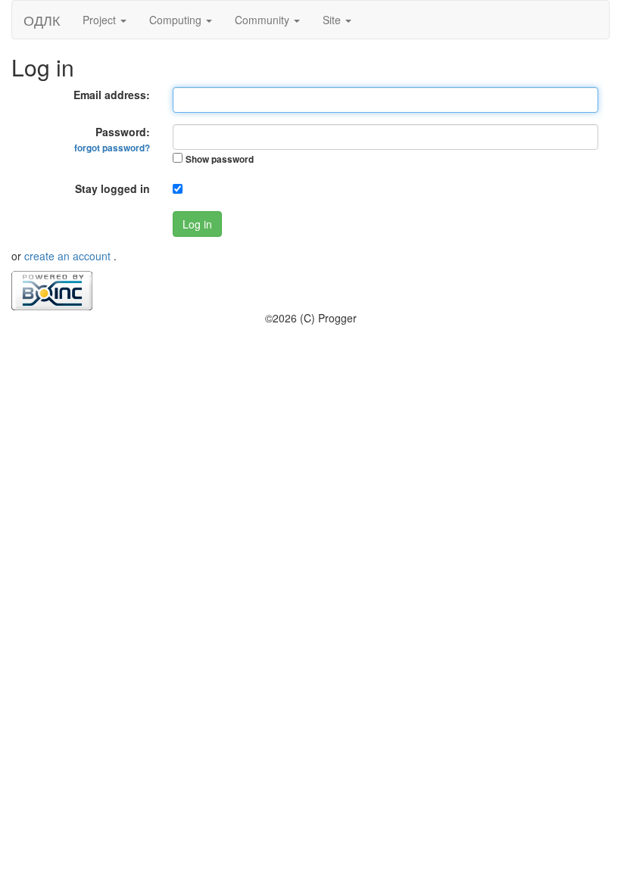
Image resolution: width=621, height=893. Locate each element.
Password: (112, 139)
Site (333, 19)
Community (263, 19)
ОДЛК (41, 20)
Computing (176, 19)
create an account (69, 255)
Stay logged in (112, 188)
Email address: (111, 94)
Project (101, 19)
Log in (197, 224)
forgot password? (112, 148)
